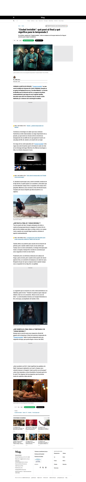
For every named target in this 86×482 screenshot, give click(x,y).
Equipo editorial (18, 455)
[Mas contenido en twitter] (43, 467)
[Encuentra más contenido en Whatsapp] (20, 40)
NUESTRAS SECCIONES (58, 451)
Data (64, 457)
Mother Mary (51, 20)
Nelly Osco (17, 79)
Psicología (46, 20)
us (54, 457)
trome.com (45, 477)
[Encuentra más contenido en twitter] (17, 40)
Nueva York (41, 20)
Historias (56, 468)
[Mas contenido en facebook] (40, 467)
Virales (55, 464)
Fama (55, 460)
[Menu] (14, 17)
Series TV (25, 412)
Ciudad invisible (18, 412)
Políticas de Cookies (39, 456)
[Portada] (18, 454)
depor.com (39, 477)
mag (66, 477)
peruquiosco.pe (60, 477)
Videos (64, 453)
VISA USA (55, 20)
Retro (64, 460)
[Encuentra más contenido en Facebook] (14, 40)
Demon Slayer (61, 20)
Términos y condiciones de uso (41, 451)
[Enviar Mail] (14, 79)
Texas (37, 20)
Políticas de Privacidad (39, 453)
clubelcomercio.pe (26, 477)
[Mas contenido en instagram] (45, 467)
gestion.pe (33, 477)
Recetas (64, 464)
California (32, 20)
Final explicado (35, 412)
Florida (28, 20)
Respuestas (56, 453)
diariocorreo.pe (53, 477)
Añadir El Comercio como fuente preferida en (56, 25)
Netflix (29, 412)
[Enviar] (14, 21)
